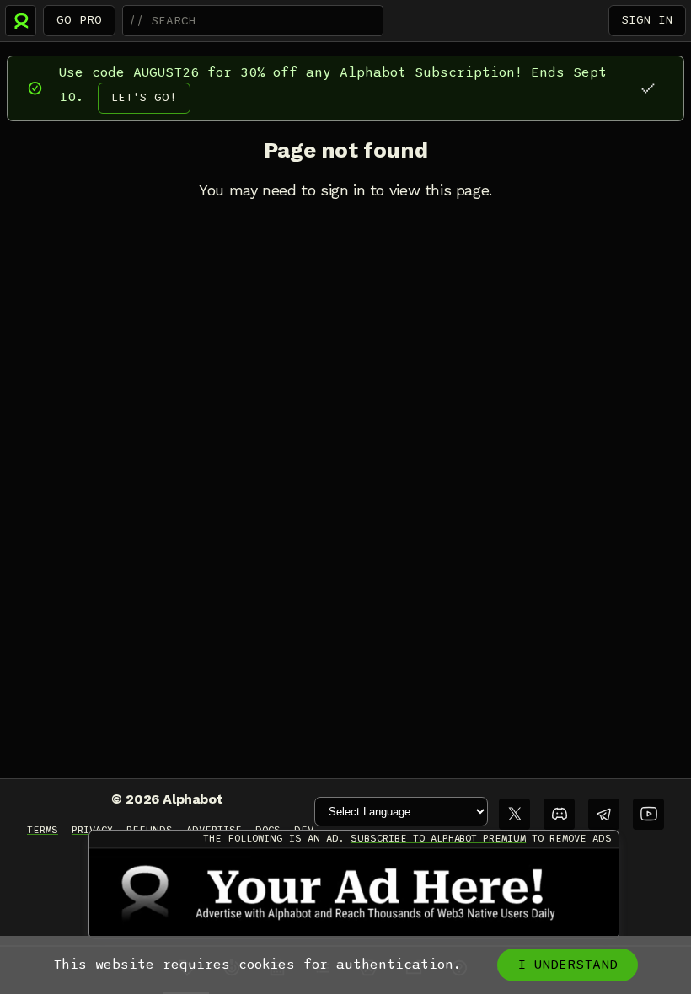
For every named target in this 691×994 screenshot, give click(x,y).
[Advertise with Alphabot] (354, 892)
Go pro (79, 20)
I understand (567, 964)
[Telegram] (603, 814)
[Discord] (559, 814)
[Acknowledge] (647, 88)
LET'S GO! (144, 97)
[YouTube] (648, 814)
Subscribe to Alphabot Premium (438, 838)
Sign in (647, 20)
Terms (42, 830)
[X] (514, 814)
